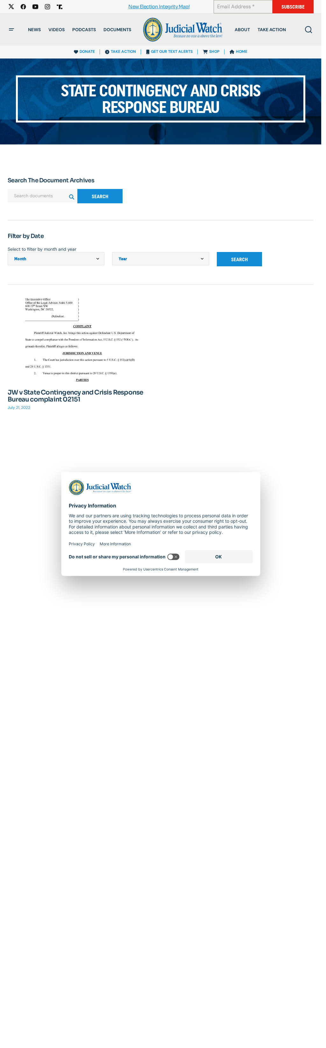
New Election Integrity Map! (158, 7)
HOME (241, 51)
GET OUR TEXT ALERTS (172, 51)
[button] (11, 29)
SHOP (214, 51)
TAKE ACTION (123, 51)
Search (100, 196)
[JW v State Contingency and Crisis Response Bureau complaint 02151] (82, 339)
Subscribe (293, 7)
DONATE (87, 51)
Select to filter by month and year (42, 249)
